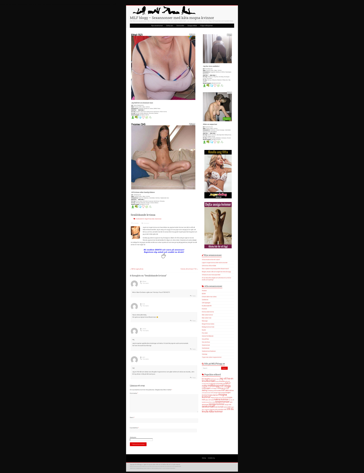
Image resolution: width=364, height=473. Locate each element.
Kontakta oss (148, 468)
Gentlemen (205, 299)
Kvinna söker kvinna (208, 312)
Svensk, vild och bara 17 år (189, 269)
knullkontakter (205, 383)
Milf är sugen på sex (136, 269)
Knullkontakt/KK (140, 219)
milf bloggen (214, 388)
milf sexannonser (206, 392)
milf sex (225, 390)
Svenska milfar (214, 409)
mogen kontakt (221, 392)
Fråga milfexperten (206, 25)
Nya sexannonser (157, 25)
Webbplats (133, 437)
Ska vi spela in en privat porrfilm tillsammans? (215, 268)
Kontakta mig (211, 458)
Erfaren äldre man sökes (209, 296)
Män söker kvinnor (207, 315)
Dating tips (169, 25)
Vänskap (204, 354)
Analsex (204, 290)
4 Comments (146, 223)
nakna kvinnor (221, 399)
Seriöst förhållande (207, 336)
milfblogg (213, 385)
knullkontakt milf (213, 383)
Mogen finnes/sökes (150, 219)
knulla (221, 381)
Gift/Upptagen (206, 302)
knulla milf (227, 381)
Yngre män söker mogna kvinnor (212, 357)
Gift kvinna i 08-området (209, 265)
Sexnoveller (180, 25)
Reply (194, 296)
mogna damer (212, 395)
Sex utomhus (206, 342)
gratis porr (216, 379)
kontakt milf (221, 383)
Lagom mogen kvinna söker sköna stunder (215, 262)
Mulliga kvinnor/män (208, 327)
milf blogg (225, 385)
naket (212, 400)
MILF (228, 383)
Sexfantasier (205, 348)
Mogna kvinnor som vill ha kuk (219, 397)
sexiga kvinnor (216, 404)
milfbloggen (206, 388)
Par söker (205, 333)
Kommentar (134, 393)
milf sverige (214, 392)
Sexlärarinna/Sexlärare (209, 351)
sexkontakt (208, 406)
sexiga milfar (228, 404)
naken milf (207, 400)
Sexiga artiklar (192, 25)
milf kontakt (217, 390)
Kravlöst (204, 309)
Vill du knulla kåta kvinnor (218, 410)
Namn (132, 417)
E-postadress (134, 428)
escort (212, 379)
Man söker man (206, 318)
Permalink (146, 283)
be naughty (206, 379)
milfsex (231, 390)
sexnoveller (227, 407)
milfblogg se (221, 388)
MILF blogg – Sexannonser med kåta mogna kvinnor (172, 17)
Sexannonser (158, 219)
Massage (204, 321)
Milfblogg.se (139, 464)
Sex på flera (205, 339)
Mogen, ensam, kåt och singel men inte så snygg (216, 271)
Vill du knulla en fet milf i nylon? (211, 259)
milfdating (210, 390)
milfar (204, 386)
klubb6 (217, 381)
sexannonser (222, 401)
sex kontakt (219, 407)
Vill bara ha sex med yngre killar (211, 274)
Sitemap (204, 458)
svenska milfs (222, 409)
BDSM (204, 293)
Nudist (204, 330)
